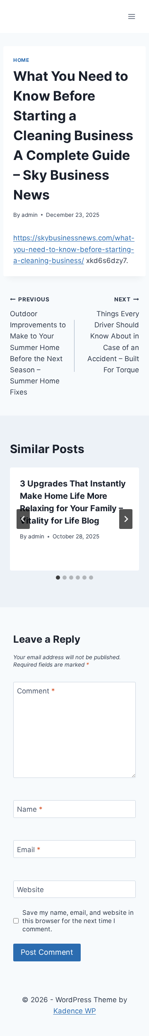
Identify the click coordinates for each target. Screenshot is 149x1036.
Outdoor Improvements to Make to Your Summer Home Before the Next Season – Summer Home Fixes (38, 346)
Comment (36, 691)
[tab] (58, 578)
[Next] (125, 519)
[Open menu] (131, 16)
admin (30, 214)
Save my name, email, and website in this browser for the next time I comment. (78, 921)
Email (29, 849)
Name (30, 809)
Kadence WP (74, 1011)
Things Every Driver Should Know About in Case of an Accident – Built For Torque (113, 335)
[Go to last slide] (23, 519)
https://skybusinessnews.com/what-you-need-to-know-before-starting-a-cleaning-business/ (74, 249)
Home (21, 60)
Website (30, 890)
